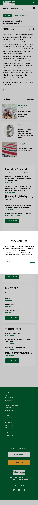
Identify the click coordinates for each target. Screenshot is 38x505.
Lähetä (32, 262)
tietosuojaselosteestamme (18, 252)
